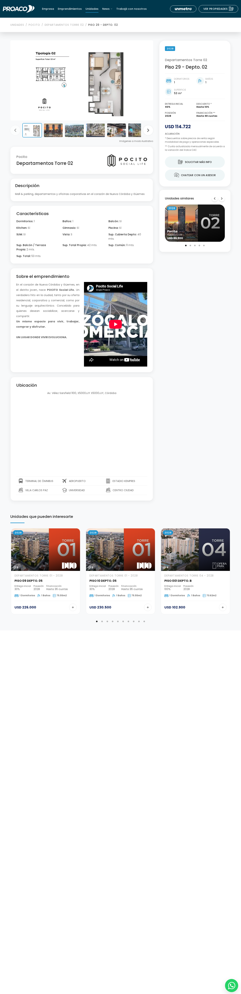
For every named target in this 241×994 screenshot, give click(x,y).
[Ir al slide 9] (139, 621)
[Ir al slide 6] (123, 621)
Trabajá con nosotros (131, 9)
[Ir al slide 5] (204, 245)
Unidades (91, 9)
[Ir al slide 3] (195, 245)
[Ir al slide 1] (186, 245)
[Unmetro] (183, 8)
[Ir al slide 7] (128, 621)
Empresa (48, 9)
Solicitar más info (195, 162)
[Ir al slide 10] (144, 621)
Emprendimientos (70, 9)
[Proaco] (18, 9)
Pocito (34, 25)
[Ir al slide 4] (199, 245)
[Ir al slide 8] (133, 621)
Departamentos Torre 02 (64, 25)
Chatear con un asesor (195, 175)
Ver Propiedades (218, 9)
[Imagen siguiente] (148, 130)
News (106, 9)
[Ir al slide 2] (190, 245)
